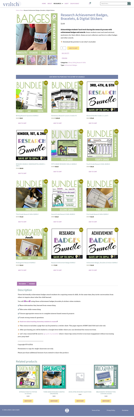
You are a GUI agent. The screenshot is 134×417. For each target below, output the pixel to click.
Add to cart (73, 48)
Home (44, 4)
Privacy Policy (111, 410)
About (49, 4)
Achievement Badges (70, 65)
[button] (54, 16)
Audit (67, 4)
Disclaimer (125, 410)
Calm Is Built (74, 4)
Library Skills (72, 63)
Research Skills (81, 63)
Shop (21, 10)
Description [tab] (22, 284)
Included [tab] (32, 284)
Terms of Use (96, 410)
